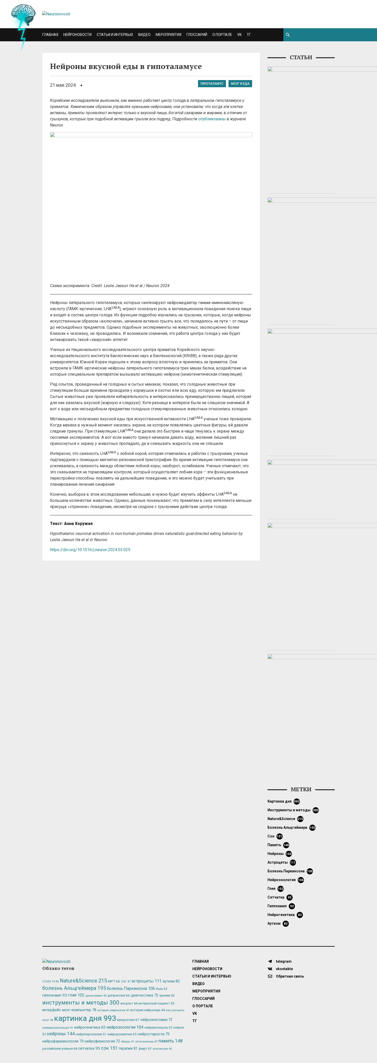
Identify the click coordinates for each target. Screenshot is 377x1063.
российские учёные (59, 1048)
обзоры (127, 1041)
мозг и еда (240, 83)
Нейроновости (77, 35)
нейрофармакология (63, 1041)
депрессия (118, 995)
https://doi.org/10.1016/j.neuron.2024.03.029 (90, 549)
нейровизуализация (57, 1027)
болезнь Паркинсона (290, 871)
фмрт (145, 1048)
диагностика (144, 995)
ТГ (249, 35)
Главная (50, 35)
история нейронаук (147, 1010)
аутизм (277, 923)
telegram (283, 961)
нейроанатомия (156, 1020)
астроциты (281, 862)
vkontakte (284, 969)
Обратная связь (289, 976)
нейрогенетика (284, 915)
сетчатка (279, 897)
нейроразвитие (122, 1034)
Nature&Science (285, 819)
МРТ (114, 981)
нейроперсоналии (91, 1034)
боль (161, 989)
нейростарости (154, 1034)
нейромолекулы (158, 1027)
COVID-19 (50, 981)
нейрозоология (285, 880)
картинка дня (283, 801)
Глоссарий (196, 35)
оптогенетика (146, 1041)
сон (274, 836)
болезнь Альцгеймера (291, 827)
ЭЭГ (126, 981)
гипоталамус (212, 83)
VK (239, 35)
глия (275, 888)
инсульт (129, 1003)
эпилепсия (162, 1048)
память (278, 845)
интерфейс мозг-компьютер (69, 1010)
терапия (128, 1048)
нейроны (279, 854)
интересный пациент (156, 1003)
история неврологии (113, 1010)
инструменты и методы (293, 810)
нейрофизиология (102, 1041)
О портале (222, 35)
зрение (167, 995)
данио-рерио (95, 995)
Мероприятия (168, 35)
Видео (144, 35)
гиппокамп (280, 906)
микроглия (128, 1020)
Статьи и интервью (115, 35)
